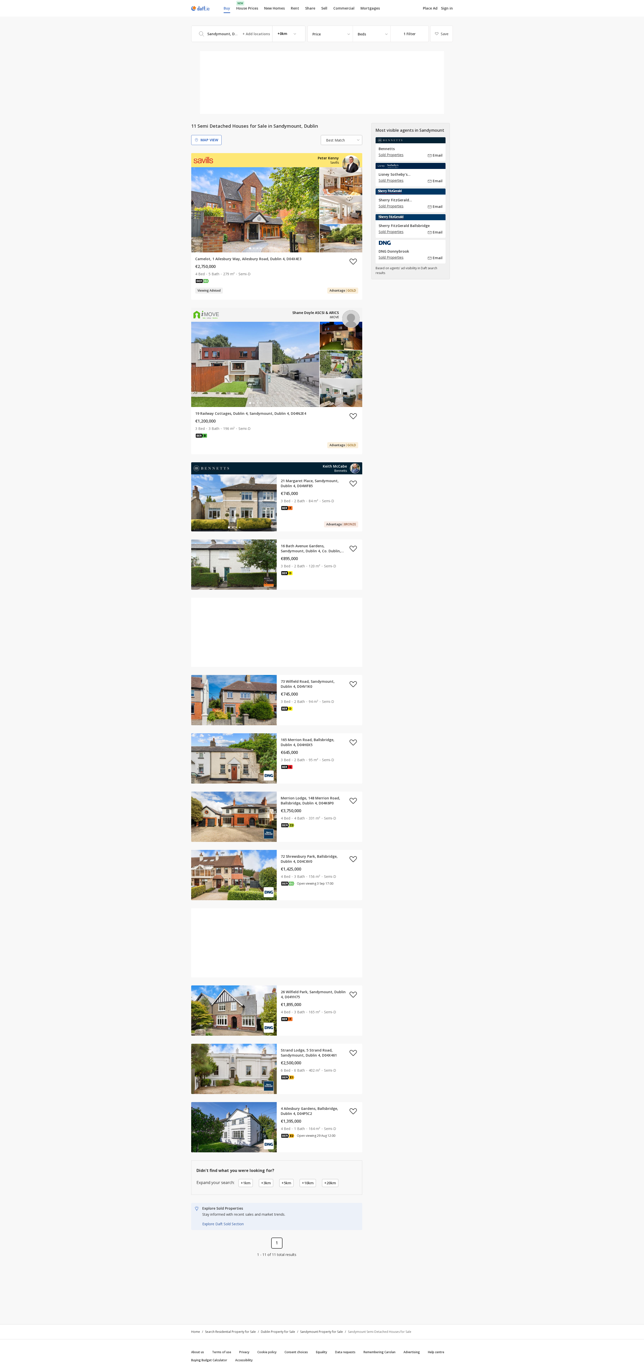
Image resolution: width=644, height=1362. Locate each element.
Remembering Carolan (379, 1352)
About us (197, 1352)
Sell (324, 8)
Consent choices (296, 1352)
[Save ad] (353, 261)
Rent (295, 8)
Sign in (447, 8)
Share (310, 8)
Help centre (436, 1352)
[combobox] (248, 34)
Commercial (343, 8)
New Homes (274, 8)
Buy (227, 8)
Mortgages (370, 8)
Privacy (244, 1352)
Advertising (412, 1352)
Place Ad (430, 8)
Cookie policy (266, 1352)
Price (316, 34)
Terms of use (221, 1352)
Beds (362, 34)
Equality (321, 1352)
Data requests (345, 1352)
